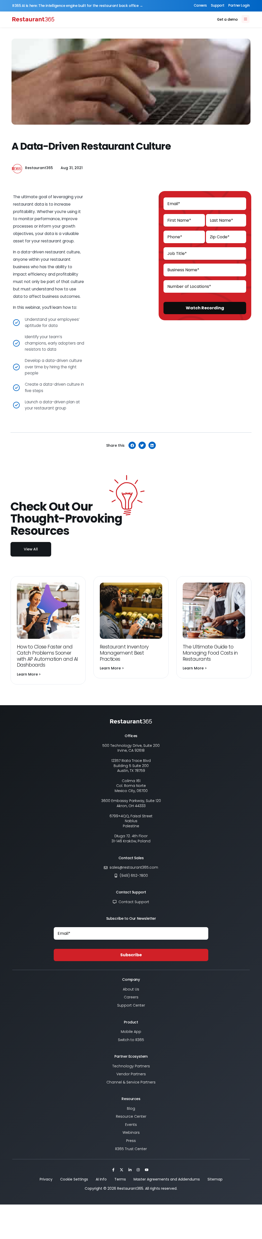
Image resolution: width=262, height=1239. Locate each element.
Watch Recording (205, 308)
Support (217, 5)
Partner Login (239, 5)
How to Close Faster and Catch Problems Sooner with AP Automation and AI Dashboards (47, 655)
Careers (200, 5)
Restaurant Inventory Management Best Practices (124, 653)
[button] (132, 445)
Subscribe (131, 955)
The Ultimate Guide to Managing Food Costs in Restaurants (210, 653)
